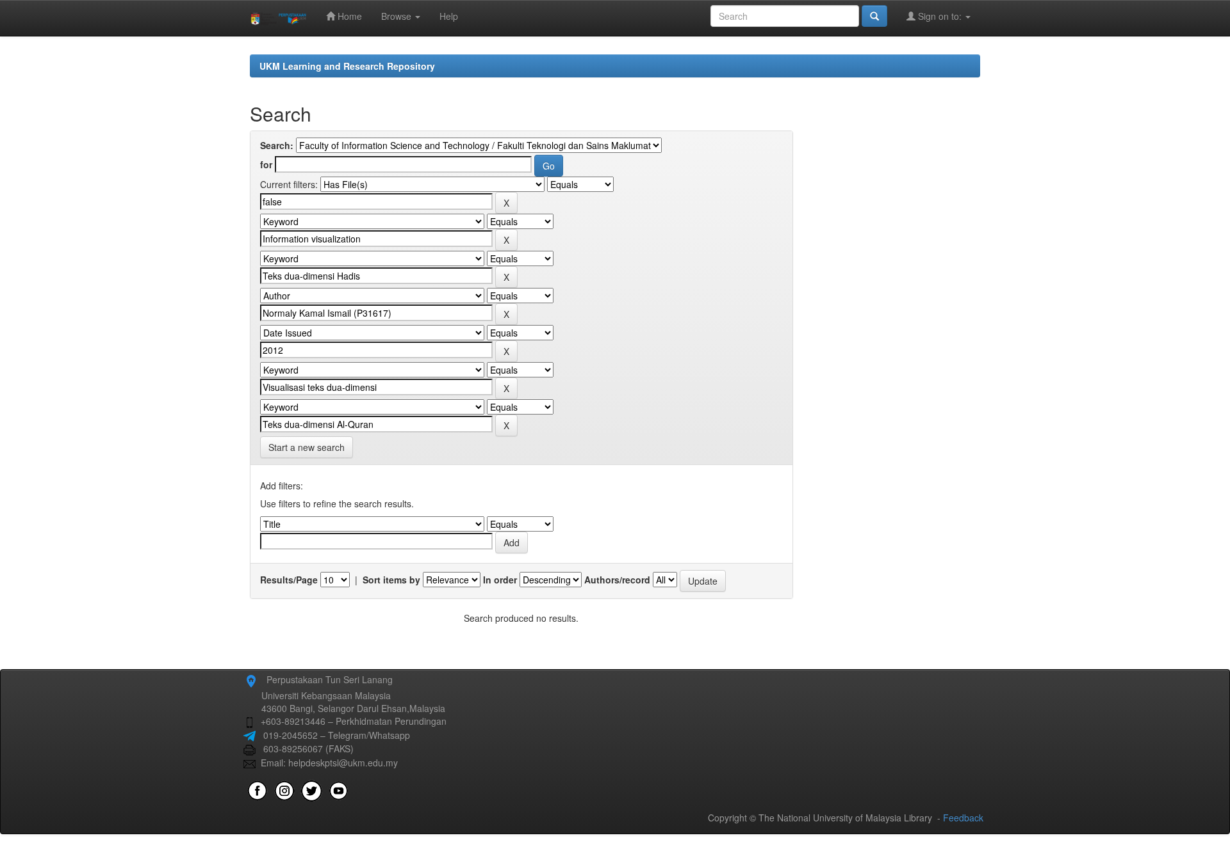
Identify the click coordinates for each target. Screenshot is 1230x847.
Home (348, 16)
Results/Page (289, 579)
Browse (397, 16)
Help (448, 16)
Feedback (963, 817)
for (266, 164)
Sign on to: (939, 16)
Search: (276, 145)
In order (500, 579)
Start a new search (306, 447)
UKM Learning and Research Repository (347, 65)
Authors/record (617, 579)
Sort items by (391, 579)
